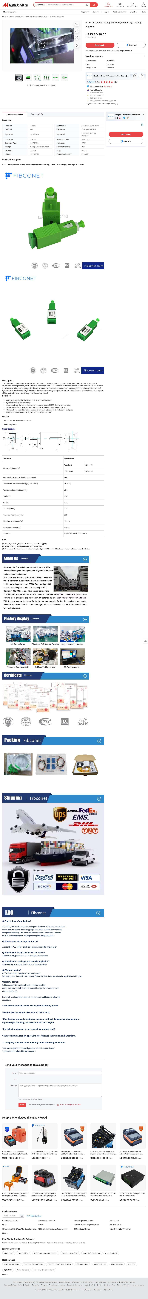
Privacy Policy (108, 1290)
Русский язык (53, 1285)
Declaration (98, 1290)
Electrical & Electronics (16, 16)
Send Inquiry (100, 45)
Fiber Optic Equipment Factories (59, 1264)
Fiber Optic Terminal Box (91, 1253)
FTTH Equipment (111, 1253)
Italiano (62, 1285)
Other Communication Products (45, 1253)
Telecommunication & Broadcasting (36, 16)
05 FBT (4, 1225)
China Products (29, 1282)
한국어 (93, 1285)
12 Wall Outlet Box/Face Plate (120, 1229)
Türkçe (119, 1285)
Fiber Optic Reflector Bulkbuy (44, 1270)
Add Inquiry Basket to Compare (42, 85)
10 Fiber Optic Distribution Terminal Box (52, 1229)
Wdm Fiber (131, 1264)
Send (22, 1105)
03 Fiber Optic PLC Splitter (83, 1221)
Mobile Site (124, 1282)
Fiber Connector (23, 1253)
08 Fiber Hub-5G (116, 1225)
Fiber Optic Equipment (57, 16)
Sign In (89, 103)
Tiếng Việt (127, 1285)
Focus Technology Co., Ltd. (58, 1290)
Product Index (114, 1282)
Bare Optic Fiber (117, 1264)
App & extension (118, 12)
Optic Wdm (8, 1270)
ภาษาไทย (112, 1285)
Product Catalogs (34, 1216)
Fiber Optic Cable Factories (33, 1264)
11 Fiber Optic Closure (82, 1229)
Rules (144, 12)
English (20, 1285)
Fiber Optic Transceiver (70, 1253)
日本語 (99, 1285)
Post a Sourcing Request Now (69, 1105)
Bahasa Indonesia (138, 1285)
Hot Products (17, 1282)
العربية (86, 1285)
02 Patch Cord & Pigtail (46, 1221)
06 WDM (41, 1225)
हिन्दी (105, 1285)
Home (4, 16)
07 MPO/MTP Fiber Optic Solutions (86, 1225)
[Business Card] (142, 124)
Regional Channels (101, 1282)
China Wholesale (64, 1282)
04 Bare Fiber (114, 1221)
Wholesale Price (77, 1282)
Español (27, 1285)
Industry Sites (89, 1282)
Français (44, 1285)
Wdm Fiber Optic (23, 1270)
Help (105, 12)
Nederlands (78, 1285)
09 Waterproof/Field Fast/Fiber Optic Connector (19, 1229)
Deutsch (69, 1285)
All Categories (10, 12)
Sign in (143, 6)
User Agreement (87, 1290)
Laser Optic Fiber (100, 1264)
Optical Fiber (8, 1253)
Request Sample (126, 51)
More (4, 1274)
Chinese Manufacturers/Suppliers (46, 1282)
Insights (132, 1282)
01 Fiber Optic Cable (9, 1221)
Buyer (95, 12)
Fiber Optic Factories (11, 1264)
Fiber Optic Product (82, 1264)
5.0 (117, 118)
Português (35, 1285)
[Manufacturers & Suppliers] (15, 4)
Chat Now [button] (133, 45)
